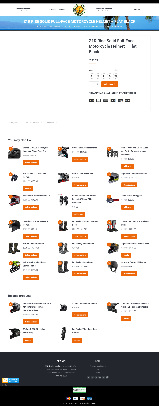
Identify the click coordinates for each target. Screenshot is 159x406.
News (98, 372)
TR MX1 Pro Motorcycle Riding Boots (135, 223)
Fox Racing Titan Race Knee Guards (84, 331)
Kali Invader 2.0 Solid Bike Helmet (34, 175)
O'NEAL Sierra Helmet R (83, 173)
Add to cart (109, 84)
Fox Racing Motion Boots (83, 243)
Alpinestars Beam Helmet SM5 (36, 195)
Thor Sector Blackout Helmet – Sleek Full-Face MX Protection (135, 305)
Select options (31, 163)
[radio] (91, 75)
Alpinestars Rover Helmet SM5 (135, 243)
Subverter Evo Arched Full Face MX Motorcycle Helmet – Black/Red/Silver (37, 307)
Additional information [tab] (32, 122)
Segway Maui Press (98, 366)
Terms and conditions (88, 403)
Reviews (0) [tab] (52, 122)
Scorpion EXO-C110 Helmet (133, 262)
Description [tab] (13, 122)
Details (28, 188)
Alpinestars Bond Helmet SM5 (134, 173)
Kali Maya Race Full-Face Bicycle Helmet (34, 264)
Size (91, 70)
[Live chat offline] (10, 382)
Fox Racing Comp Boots (82, 262)
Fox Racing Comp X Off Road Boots (85, 223)
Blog (98, 369)
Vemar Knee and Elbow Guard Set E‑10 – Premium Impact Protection (134, 151)
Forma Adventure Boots (33, 243)
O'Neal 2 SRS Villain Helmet (84, 148)
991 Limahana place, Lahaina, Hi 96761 (61, 366)
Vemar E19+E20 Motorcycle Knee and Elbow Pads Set (35, 149)
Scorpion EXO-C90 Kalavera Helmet (35, 223)
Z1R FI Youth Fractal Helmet (84, 303)
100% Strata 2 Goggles (131, 195)
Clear (116, 70)
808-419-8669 (61, 376)
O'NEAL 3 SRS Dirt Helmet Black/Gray (34, 331)
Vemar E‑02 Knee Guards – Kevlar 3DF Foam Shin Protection (84, 199)
